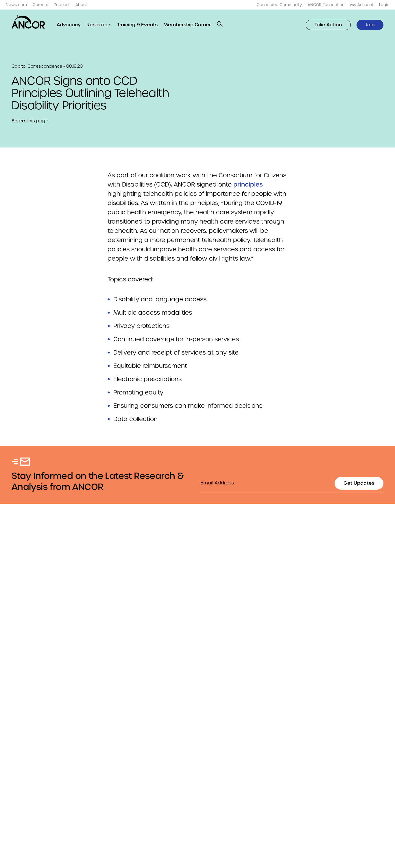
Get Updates (359, 483)
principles (248, 184)
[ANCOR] (28, 22)
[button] (220, 24)
